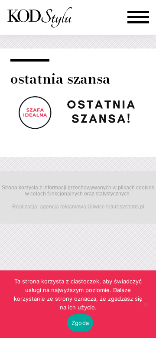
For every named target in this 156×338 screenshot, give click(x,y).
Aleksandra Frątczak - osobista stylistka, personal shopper (39, 17)
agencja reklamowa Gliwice (72, 207)
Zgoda (80, 322)
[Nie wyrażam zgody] (145, 304)
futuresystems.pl (125, 207)
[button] (138, 17)
